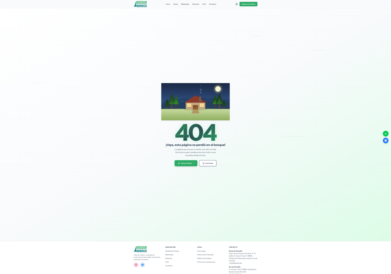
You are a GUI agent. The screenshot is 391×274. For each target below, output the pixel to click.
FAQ (204, 4)
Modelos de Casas (172, 251)
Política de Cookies (204, 258)
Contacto (212, 4)
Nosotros (195, 4)
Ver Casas (209, 163)
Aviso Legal (201, 251)
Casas (175, 4)
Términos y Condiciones (206, 262)
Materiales (185, 4)
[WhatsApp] (386, 133)
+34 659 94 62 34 (235, 263)
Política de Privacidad (205, 255)
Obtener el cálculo (248, 4)
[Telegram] (386, 140)
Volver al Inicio (186, 163)
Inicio (168, 4)
